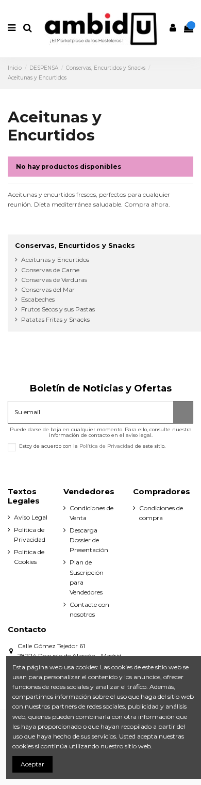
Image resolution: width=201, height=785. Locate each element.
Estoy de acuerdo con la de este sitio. (92, 446)
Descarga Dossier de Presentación (89, 540)
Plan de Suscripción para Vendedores (87, 577)
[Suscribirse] (183, 412)
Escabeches (38, 299)
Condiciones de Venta (91, 513)
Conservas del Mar (48, 289)
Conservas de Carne (50, 270)
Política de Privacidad (106, 446)
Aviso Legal (30, 517)
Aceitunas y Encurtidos (55, 259)
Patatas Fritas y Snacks (55, 319)
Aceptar (32, 764)
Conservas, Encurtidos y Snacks (75, 245)
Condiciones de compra (161, 513)
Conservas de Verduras (54, 280)
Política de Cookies (29, 557)
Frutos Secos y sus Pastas (58, 309)
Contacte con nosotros (89, 609)
